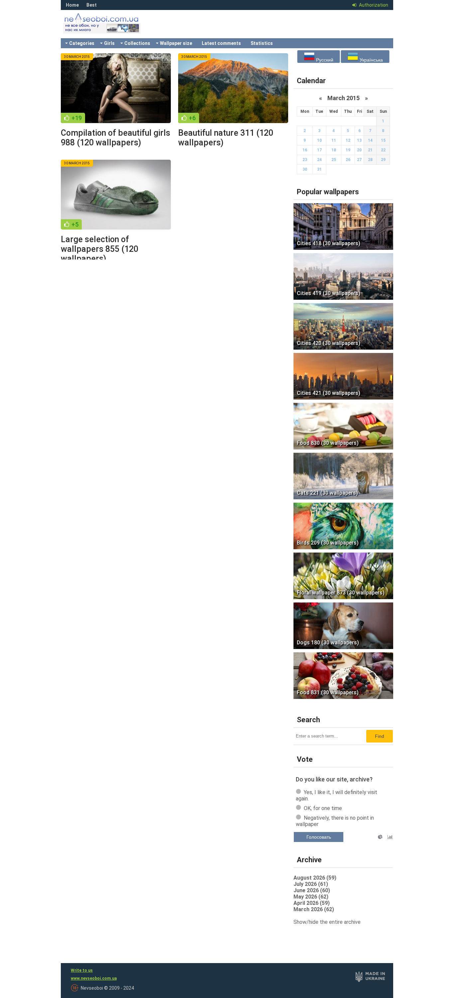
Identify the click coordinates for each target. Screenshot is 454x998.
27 (359, 159)
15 (383, 140)
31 (319, 169)
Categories (81, 43)
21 (370, 150)
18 (333, 150)
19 (348, 150)
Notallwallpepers (111, 28)
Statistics (262, 43)
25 (333, 159)
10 (319, 140)
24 (319, 159)
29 (383, 159)
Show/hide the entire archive (327, 922)
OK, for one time (323, 808)
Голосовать (318, 837)
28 (370, 159)
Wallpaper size (176, 43)
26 (348, 159)
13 (359, 140)
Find (379, 736)
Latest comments (221, 43)
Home (72, 5)
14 (370, 140)
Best (91, 5)
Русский (324, 60)
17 (319, 150)
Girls (109, 43)
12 (348, 140)
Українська (370, 60)
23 (304, 159)
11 (333, 140)
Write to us (82, 970)
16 (304, 150)
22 (383, 150)
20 (359, 150)
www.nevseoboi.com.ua (94, 978)
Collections (137, 43)
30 (304, 169)
